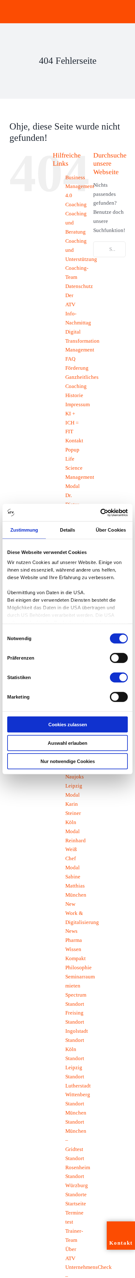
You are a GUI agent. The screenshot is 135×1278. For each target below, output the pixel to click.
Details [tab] (67, 530)
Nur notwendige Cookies (67, 761)
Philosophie (78, 968)
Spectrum (75, 995)
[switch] (119, 658)
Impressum (77, 404)
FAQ (70, 359)
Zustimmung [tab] (24, 530)
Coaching (76, 204)
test (69, 1222)
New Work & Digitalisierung (82, 913)
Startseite (75, 1204)
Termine (74, 1213)
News (71, 931)
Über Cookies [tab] (111, 530)
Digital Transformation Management (82, 341)
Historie (74, 395)
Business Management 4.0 (79, 186)
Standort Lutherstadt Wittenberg (78, 1086)
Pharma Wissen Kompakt (75, 949)
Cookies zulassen (67, 724)
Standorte (76, 1195)
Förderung (77, 368)
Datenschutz (79, 286)
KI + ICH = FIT (72, 423)
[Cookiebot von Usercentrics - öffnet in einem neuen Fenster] (100, 512)
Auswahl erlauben (67, 742)
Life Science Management (79, 468)
